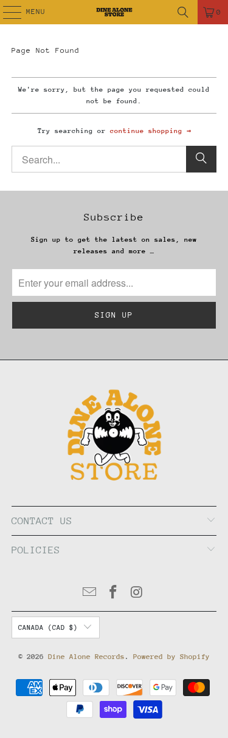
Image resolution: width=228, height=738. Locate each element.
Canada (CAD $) (48, 628)
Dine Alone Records (86, 656)
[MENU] (6, 12)
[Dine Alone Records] (114, 12)
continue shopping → (150, 131)
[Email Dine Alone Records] (90, 594)
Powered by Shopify (171, 656)
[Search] (183, 12)
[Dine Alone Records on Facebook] (114, 594)
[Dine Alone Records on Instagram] (137, 594)
